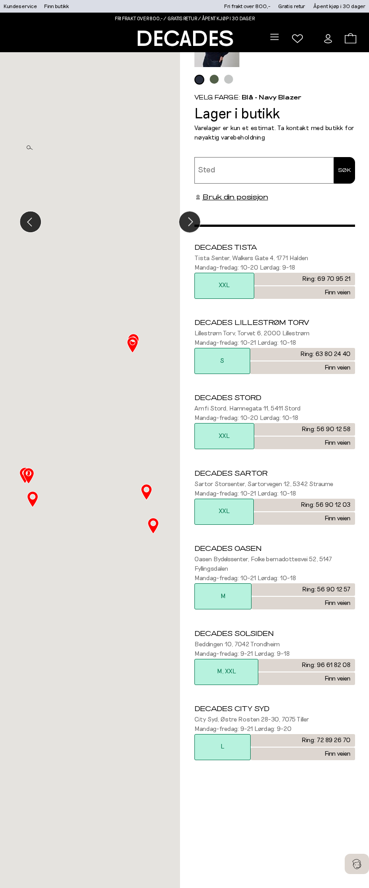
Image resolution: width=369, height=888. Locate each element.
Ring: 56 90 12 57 (326, 589)
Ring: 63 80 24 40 (325, 354)
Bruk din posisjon (235, 197)
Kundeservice (20, 6)
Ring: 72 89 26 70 (326, 740)
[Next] (189, 221)
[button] (153, 526)
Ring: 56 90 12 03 (326, 505)
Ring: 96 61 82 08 (326, 665)
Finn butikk (56, 6)
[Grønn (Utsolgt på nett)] (214, 79)
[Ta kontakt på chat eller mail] (357, 864)
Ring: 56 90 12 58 (326, 429)
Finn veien (337, 292)
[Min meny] (297, 39)
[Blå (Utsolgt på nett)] (199, 80)
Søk (344, 170)
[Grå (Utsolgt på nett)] (228, 79)
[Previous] (30, 221)
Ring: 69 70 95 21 (326, 279)
